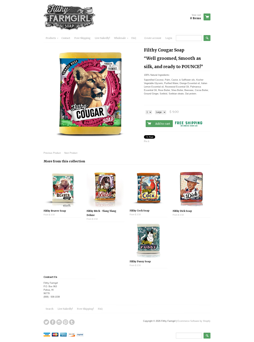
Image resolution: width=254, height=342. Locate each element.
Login (168, 38)
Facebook (52, 322)
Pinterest (65, 322)
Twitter (46, 322)
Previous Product (52, 153)
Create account (152, 38)
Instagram (59, 322)
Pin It (146, 141)
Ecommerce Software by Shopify (193, 321)
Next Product (70, 153)
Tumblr (72, 322)
